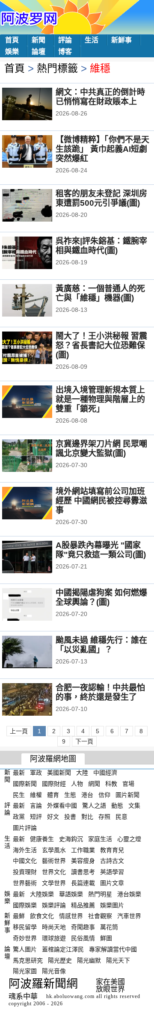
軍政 (36, 772)
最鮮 (19, 915)
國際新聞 (25, 783)
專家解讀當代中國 (113, 949)
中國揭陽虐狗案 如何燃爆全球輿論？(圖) (101, 597)
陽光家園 (25, 971)
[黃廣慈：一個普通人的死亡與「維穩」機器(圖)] (38, 301)
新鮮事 (121, 40)
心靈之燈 (129, 838)
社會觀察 (100, 915)
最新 (19, 772)
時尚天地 (54, 927)
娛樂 (12, 51)
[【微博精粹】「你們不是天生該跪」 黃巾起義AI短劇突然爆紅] (38, 152)
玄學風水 (54, 849)
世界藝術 (25, 883)
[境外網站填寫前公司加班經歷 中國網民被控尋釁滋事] (38, 504)
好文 (53, 816)
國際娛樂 (25, 904)
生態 (70, 794)
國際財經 (54, 783)
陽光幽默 (89, 960)
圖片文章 (112, 883)
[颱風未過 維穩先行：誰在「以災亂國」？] (38, 653)
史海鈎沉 (71, 838)
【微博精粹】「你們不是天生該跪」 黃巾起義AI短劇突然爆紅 (102, 149)
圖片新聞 (127, 794)
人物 (77, 783)
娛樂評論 (54, 904)
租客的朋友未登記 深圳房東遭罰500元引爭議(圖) (101, 198)
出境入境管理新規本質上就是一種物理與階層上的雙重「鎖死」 (100, 399)
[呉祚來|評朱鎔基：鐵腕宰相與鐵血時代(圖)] (38, 254)
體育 (53, 794)
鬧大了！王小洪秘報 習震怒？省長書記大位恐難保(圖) (101, 345)
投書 (70, 816)
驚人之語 (94, 805)
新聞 (38, 40)
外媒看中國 (62, 805)
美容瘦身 (83, 860)
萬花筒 (109, 927)
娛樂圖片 (112, 904)
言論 (36, 805)
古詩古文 (112, 860)
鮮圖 (106, 938)
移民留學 (25, 927)
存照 (104, 816)
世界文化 (54, 871)
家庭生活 (100, 838)
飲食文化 (42, 915)
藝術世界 (54, 860)
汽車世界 (129, 915)
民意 (121, 816)
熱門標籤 (57, 68)
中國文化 (25, 860)
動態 (117, 805)
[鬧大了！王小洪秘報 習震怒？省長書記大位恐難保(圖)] (38, 349)
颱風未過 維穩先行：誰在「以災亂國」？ (101, 645)
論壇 (38, 51)
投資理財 (25, 871)
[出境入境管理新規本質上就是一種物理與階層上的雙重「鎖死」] (38, 402)
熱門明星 (100, 894)
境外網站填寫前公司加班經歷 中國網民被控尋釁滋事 (101, 501)
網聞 (94, 783)
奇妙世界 (25, 938)
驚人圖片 (25, 949)
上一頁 (19, 731)
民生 (19, 794)
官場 (128, 783)
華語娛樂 (71, 894)
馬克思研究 (28, 960)
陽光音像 (54, 971)
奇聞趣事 (83, 927)
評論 (65, 40)
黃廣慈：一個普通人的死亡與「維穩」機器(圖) (100, 293)
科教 (111, 783)
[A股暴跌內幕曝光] (38, 558)
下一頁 (84, 741)
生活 (91, 40)
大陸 (82, 772)
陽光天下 (118, 960)
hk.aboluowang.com (70, 996)
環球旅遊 (54, 938)
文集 (134, 805)
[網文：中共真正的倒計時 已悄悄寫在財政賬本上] (38, 105)
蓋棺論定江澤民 (63, 949)
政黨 (19, 816)
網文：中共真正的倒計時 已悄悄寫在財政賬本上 (100, 97)
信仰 (104, 794)
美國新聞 (59, 772)
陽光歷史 (60, 960)
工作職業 (83, 849)
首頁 (12, 40)
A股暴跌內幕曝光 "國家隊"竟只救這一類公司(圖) (101, 550)
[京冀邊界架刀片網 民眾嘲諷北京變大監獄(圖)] (38, 456)
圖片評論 (25, 827)
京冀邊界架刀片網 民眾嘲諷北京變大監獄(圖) (101, 448)
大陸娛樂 (42, 894)
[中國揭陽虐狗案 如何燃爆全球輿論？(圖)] (38, 605)
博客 (65, 51)
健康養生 (42, 838)
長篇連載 (83, 883)
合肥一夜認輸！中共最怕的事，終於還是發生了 (100, 692)
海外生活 (25, 849)
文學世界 (54, 883)
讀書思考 (83, 871)
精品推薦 (83, 904)
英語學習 (112, 871)
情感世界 (71, 915)
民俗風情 (83, 938)
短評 (36, 816)
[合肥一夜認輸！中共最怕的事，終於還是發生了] (38, 700)
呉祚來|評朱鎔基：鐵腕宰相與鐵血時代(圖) (101, 246)
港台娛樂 (129, 894)
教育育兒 (112, 849)
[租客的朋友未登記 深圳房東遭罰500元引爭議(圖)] (38, 206)
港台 (87, 794)
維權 (36, 794)
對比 (87, 816)
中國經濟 (105, 772)
